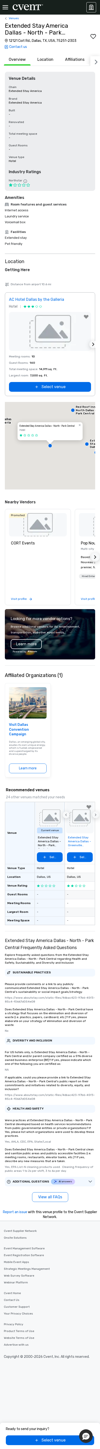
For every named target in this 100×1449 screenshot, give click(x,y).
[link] (38, 524)
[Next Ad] (93, 344)
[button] (50, 445)
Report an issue (15, 1212)
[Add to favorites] (93, 36)
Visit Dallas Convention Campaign (19, 729)
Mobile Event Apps (16, 1262)
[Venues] (91, 7)
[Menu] (5, 7)
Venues (14, 18)
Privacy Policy (13, 1324)
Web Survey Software (19, 1275)
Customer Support (17, 1306)
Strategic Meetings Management (27, 1269)
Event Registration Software (24, 1255)
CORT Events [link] (23, 543)
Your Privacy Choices (18, 1313)
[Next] (95, 61)
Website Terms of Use (19, 1338)
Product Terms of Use (19, 1331)
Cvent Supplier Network (20, 1231)
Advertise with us (16, 1344)
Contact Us (11, 1300)
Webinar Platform (16, 1282)
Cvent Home (12, 1293)
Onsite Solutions (15, 1237)
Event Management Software (24, 1248)
